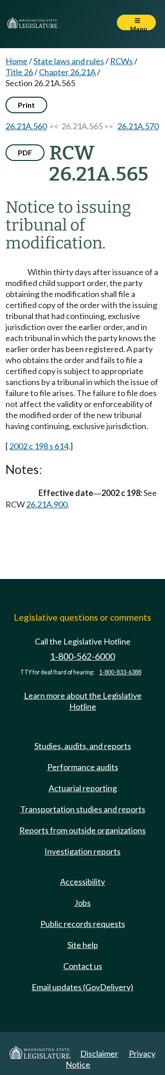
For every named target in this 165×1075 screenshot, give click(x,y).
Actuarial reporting (83, 788)
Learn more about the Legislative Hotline (83, 700)
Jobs (82, 903)
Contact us (82, 966)
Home (17, 61)
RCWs (121, 61)
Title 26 (19, 72)
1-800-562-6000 (82, 656)
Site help (82, 945)
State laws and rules (68, 61)
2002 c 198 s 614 (38, 446)
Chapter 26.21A (67, 72)
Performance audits (82, 767)
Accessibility (82, 882)
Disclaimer (99, 1053)
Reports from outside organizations (82, 830)
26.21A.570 (138, 126)
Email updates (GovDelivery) (82, 987)
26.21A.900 (46, 504)
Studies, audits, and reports (82, 746)
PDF (25, 152)
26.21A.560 (26, 126)
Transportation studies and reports (82, 809)
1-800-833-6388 (120, 672)
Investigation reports (82, 851)
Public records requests (82, 924)
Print (26, 104)
